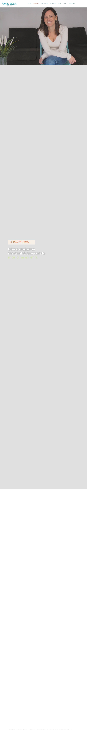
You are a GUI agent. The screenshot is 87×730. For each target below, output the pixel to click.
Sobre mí (36, 3)
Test (60, 3)
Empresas (53, 3)
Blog (65, 3)
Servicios (43, 3)
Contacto (72, 3)
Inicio (29, 3)
